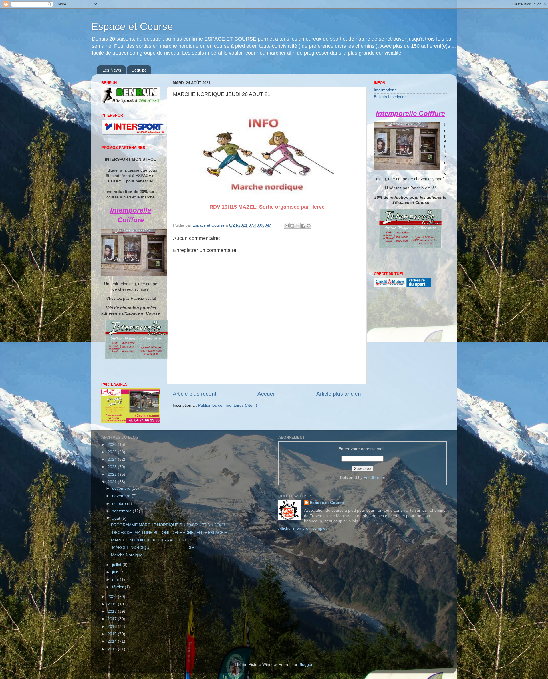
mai (116, 579)
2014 (113, 641)
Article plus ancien (338, 394)
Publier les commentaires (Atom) (227, 405)
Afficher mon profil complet (302, 528)
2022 (113, 474)
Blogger (305, 664)
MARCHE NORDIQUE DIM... (154, 547)
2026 (113, 444)
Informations (385, 90)
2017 (113, 619)
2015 (113, 634)
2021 (113, 482)
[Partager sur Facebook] (303, 226)
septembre (122, 511)
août (116, 518)
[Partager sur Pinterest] (308, 226)
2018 (113, 611)
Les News (111, 70)
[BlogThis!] (292, 226)
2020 (113, 597)
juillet (117, 565)
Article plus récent (194, 394)
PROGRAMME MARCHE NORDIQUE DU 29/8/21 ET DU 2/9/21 (168, 525)
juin (116, 572)
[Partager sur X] (298, 226)
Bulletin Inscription (390, 97)
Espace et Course (132, 26)
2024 (113, 459)
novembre (122, 496)
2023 (113, 467)
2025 (113, 452)
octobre (119, 503)
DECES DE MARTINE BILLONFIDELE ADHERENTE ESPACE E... (171, 533)
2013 (113, 649)
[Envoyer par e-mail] (287, 226)
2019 (113, 604)
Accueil (266, 394)
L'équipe (139, 70)
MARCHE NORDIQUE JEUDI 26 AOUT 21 (149, 540)
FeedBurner (374, 477)
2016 (113, 626)
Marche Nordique (126, 555)
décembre (122, 488)
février (118, 587)
